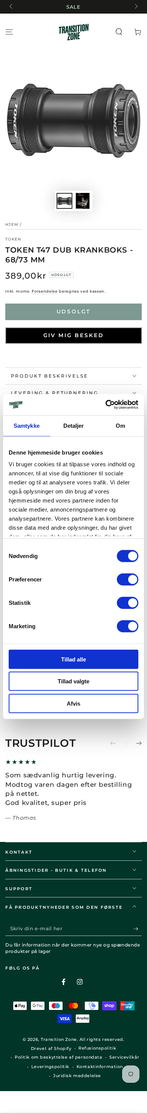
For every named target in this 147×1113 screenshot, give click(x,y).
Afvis (73, 703)
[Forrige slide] (11, 7)
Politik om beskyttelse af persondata (59, 1057)
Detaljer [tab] (73, 425)
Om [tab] (120, 425)
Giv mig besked (73, 335)
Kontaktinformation (100, 1066)
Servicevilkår (124, 1057)
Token (13, 239)
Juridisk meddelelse (77, 1075)
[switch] (127, 579)
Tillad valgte (73, 681)
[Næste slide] (135, 7)
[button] (119, 32)
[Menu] (9, 32)
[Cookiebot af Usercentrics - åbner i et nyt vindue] (105, 405)
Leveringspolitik (50, 1066)
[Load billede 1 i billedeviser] (64, 201)
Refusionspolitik (97, 1048)
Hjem (11, 224)
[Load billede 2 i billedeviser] (82, 201)
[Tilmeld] (137, 929)
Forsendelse (44, 291)
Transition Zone (59, 1039)
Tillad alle (73, 659)
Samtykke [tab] (27, 425)
